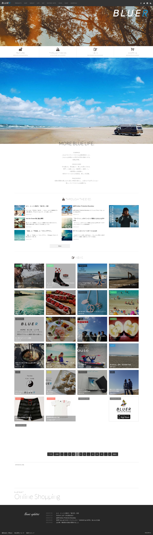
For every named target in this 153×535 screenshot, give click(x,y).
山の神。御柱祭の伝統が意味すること (67, 522)
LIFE (38, 3)
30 (97, 454)
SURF (25, 3)
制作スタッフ (30, 533)
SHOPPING (74, 3)
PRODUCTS (18, 3)
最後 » (115, 454)
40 (101, 454)
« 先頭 (57, 454)
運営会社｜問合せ (7, 533)
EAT (43, 3)
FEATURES (20, 54)
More (59, 246)
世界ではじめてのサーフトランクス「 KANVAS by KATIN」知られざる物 (78, 520)
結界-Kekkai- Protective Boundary (66, 518)
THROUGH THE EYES (57, 54)
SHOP (66, 3)
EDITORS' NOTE (51, 3)
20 (92, 454)
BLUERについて (19, 533)
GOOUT (32, 3)
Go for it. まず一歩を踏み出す (64, 515)
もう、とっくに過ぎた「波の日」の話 (67, 513)
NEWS (60, 3)
